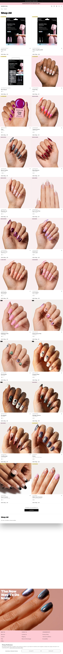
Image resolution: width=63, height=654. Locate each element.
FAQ (2, 638)
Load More (31, 510)
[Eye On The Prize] (47, 192)
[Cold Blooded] (15, 437)
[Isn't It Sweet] (47, 274)
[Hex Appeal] (15, 397)
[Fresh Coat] (15, 31)
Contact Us (24, 634)
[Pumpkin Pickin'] (47, 356)
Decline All (51, 650)
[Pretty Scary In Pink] (47, 315)
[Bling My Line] (15, 192)
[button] (31, 3)
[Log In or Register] (59, 6)
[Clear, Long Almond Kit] (47, 31)
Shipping (24, 636)
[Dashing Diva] (4, 6)
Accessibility (45, 638)
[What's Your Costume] (47, 478)
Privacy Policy (46, 634)
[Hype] (15, 111)
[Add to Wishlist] (61, 48)
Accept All (31, 650)
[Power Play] (47, 71)
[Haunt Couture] (15, 478)
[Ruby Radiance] (47, 151)
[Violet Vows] (47, 233)
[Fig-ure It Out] (15, 233)
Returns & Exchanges (26, 638)
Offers (2, 641)
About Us (3, 634)
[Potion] (47, 437)
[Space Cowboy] (15, 151)
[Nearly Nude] (15, 274)
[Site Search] (51, 6)
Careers (3, 636)
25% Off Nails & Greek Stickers (31, 1)
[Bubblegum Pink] (15, 315)
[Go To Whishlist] (54, 6)
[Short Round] (15, 71)
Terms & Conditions (47, 636)
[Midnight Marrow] (47, 397)
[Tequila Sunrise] (47, 111)
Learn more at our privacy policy (16, 647)
